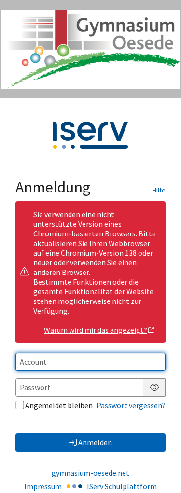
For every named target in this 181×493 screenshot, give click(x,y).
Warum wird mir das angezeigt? (95, 330)
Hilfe (159, 190)
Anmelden (95, 442)
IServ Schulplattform (122, 486)
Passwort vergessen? (131, 405)
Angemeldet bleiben (59, 405)
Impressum (43, 486)
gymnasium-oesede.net (90, 473)
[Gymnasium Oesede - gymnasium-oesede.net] (90, 49)
